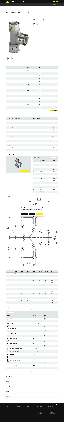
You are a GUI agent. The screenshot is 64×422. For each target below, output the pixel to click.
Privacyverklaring (9, 419)
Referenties (28, 407)
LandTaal (44, 316)
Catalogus (8, 406)
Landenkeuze (33, 419)
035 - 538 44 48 (51, 412)
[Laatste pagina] (39, 309)
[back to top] (56, 404)
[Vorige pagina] (26, 309)
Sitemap (14, 419)
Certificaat (8, 315)
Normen (29, 419)
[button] (32, 379)
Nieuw (7, 407)
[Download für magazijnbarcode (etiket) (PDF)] (40, 118)
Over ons (28, 406)
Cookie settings (38, 419)
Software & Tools (19, 406)
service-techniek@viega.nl (52, 413)
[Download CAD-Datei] (48, 160)
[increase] (41, 70)
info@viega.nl (40, 413)
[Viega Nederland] (7, 1)
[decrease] (37, 70)
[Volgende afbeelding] (30, 37)
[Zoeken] (57, 4)
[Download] (48, 162)
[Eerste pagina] (25, 309)
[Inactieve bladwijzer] (57, 12)
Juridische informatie (19, 419)
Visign (7, 411)
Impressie (25, 419)
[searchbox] (31, 4)
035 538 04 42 (40, 412)
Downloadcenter (19, 407)
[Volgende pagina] (37, 309)
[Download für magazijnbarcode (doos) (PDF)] (22, 118)
